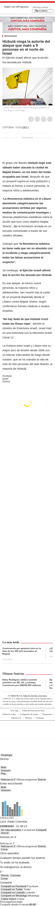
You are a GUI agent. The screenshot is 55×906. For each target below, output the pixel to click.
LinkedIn (43, 119)
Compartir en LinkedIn (13, 892)
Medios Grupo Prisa (27, 735)
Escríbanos (40, 718)
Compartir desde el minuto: (17, 904)
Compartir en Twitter (12, 889)
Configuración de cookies (29, 714)
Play (3, 773)
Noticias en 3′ (8, 779)
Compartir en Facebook (13, 886)
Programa (23, 7)
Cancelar (15, 875)
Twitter (37, 119)
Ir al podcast (28, 830)
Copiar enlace (8, 899)
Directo (42, 779)
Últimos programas (26, 779)
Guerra (6, 381)
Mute (3, 767)
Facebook (31, 119)
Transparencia (47, 714)
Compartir (41, 830)
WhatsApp (50, 119)
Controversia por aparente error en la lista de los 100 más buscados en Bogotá (21, 651)
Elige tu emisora (41, 11)
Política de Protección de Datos (33, 711)
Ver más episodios (11, 830)
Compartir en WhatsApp (14, 895)
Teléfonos (28, 718)
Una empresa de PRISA (27, 727)
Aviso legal (14, 711)
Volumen (6, 770)
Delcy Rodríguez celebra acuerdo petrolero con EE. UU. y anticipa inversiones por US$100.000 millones (21, 682)
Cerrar (4, 849)
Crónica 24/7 (7, 818)
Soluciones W (16, 718)
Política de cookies (9, 714)
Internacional (10, 36)
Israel (5, 378)
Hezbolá (7, 376)
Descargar (5, 901)
